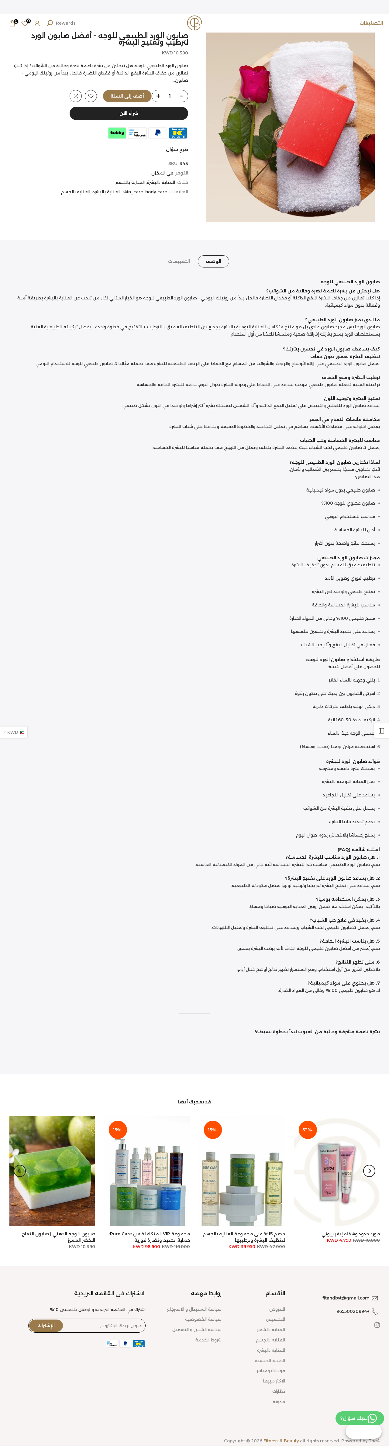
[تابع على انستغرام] (377, 1325)
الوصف (213, 261)
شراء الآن (128, 113)
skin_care (132, 192)
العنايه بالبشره (271, 1350)
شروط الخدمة (208, 1340)
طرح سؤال (177, 149)
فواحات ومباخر (271, 1370)
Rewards (65, 23)
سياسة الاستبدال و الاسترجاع (194, 1309)
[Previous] (369, 1171)
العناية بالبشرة (161, 182)
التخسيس (275, 1319)
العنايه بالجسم (75, 192)
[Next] (20, 1171)
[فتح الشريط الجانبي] (381, 730)
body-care (156, 192)
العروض (277, 1309)
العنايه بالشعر (271, 1329)
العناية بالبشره (106, 192)
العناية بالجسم (130, 182)
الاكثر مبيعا (274, 1381)
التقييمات (179, 261)
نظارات (278, 1391)
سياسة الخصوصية (203, 1319)
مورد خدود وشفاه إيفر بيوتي (351, 1234)
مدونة (279, 1401)
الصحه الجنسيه (270, 1360)
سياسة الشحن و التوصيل (197, 1329)
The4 (374, 1441)
